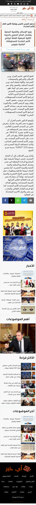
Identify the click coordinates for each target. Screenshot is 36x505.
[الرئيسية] (8, 3)
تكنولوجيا (19, 481)
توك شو (15, 486)
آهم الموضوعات (18, 319)
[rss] (27, 3)
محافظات (6, 486)
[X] (11, 200)
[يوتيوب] (18, 3)
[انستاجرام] (21, 3)
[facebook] (5, 200)
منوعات (22, 492)
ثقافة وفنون (6, 476)
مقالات (23, 486)
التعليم (14, 492)
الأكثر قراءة (26, 357)
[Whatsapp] (24, 3)
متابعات (10, 481)
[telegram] (24, 200)
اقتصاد (16, 476)
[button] (4, 339)
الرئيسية (30, 19)
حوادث (31, 486)
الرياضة (24, 476)
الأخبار (23, 19)
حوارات (6, 492)
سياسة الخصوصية (18, 497)
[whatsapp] (18, 200)
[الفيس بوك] (11, 3)
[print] (31, 200)
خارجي (30, 492)
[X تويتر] (14, 3)
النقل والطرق (30, 481)
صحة (3, 481)
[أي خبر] (18, 223)
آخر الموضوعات (23, 411)
